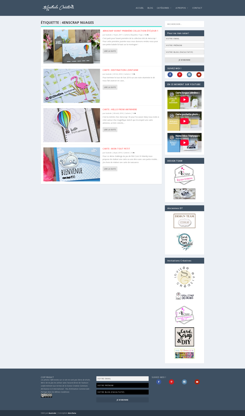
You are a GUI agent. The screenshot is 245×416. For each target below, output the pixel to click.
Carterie (127, 35)
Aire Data (72, 413)
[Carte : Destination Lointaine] (71, 86)
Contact (197, 8)
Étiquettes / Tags (136, 35)
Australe (109, 35)
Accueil (140, 8)
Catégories (163, 8)
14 (133, 113)
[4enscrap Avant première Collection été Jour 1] (71, 47)
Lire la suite (110, 51)
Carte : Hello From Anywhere (120, 109)
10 (132, 74)
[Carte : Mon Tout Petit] (71, 164)
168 (145, 35)
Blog (150, 8)
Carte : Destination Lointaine (120, 70)
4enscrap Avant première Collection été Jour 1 (130, 30)
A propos (181, 8)
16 (132, 153)
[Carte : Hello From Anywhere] (71, 125)
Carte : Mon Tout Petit (116, 148)
